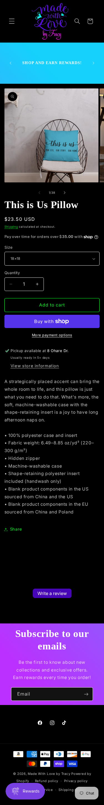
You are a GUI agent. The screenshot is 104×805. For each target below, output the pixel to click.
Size (8, 247)
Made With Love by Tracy (49, 774)
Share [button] (16, 529)
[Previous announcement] (10, 63)
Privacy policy (76, 781)
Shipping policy (72, 790)
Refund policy (47, 781)
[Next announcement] (93, 63)
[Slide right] (65, 193)
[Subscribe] (86, 694)
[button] (11, 21)
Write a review (52, 593)
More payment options (52, 335)
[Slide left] (39, 193)
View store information (35, 365)
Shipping (11, 227)
